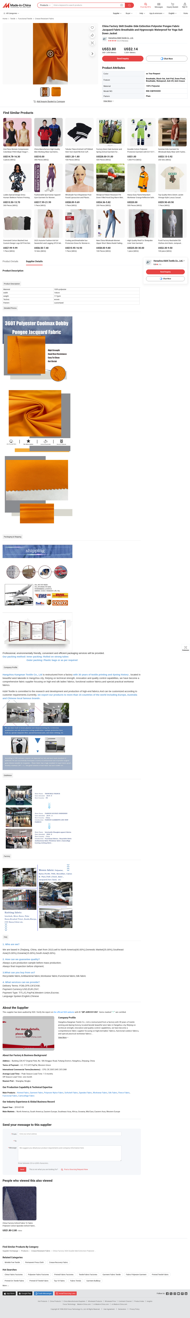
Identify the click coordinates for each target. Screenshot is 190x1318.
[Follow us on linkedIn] (186, 1293)
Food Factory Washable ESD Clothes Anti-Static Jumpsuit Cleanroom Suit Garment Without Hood (171, 242)
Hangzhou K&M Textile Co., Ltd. (121, 38)
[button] (121, 5)
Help (141, 13)
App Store (9, 1293)
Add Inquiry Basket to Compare (51, 101)
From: (14, 1134)
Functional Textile (25, 18)
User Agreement (109, 1309)
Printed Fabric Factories (63, 1274)
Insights (149, 1301)
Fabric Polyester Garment (136, 1274)
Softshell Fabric (71, 1092)
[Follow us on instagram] (174, 1293)
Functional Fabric (10, 1095)
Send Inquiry (123, 58)
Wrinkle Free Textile (12, 1262)
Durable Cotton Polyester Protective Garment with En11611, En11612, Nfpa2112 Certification (141, 151)
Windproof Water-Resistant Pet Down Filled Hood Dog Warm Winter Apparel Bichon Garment (110, 196)
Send (22, 1169)
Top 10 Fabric (59, 1280)
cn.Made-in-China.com (119, 1304)
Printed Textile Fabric (160, 1274)
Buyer (128, 13)
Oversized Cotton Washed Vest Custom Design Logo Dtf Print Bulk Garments (17, 242)
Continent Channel (125, 1301)
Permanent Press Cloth (34, 1262)
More (5, 1285)
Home (5, 18)
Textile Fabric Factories (88, 1274)
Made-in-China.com (84, 1304)
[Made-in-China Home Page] (17, 5)
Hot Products (42, 1301)
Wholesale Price (110, 1301)
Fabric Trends (75, 1280)
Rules (186, 13)
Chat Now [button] (168, 58)
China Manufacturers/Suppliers (74, 1301)
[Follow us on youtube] (178, 1293)
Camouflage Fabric (26, 1095)
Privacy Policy (134, 1309)
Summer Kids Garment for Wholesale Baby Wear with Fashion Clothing (172, 151)
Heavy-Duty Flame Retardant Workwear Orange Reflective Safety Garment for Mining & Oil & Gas (141, 196)
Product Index (139, 1301)
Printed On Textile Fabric (14, 1280)
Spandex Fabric (85, 1092)
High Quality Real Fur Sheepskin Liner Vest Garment (140, 241)
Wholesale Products (95, 1301)
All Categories (11, 13)
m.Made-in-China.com (101, 1304)
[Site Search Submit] (129, 5)
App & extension (155, 13)
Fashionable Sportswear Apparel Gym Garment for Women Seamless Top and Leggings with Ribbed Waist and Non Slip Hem (47, 196)
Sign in (184, 7)
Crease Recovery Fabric (58, 1262)
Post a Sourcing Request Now (74, 1169)
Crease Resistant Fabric (44, 18)
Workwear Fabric (100, 1092)
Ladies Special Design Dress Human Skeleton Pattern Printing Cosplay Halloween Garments (16, 196)
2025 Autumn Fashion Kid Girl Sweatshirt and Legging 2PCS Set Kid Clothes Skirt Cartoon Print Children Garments (47, 242)
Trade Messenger (43, 1293)
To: (15, 1141)
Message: (13, 1147)
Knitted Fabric (23, 1092)
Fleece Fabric (124, 1092)
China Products (55, 1301)
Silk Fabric (112, 1092)
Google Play (25, 1293)
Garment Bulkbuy (93, 1280)
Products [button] (44, 5)
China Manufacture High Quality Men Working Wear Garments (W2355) (47, 151)
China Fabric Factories (14, 1274)
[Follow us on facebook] (167, 1293)
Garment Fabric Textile (112, 1274)
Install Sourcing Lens (67, 1293)
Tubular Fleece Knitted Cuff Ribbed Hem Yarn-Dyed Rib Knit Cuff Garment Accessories (79, 151)
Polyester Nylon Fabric (54, 1092)
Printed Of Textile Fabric (38, 1280)
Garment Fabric (36, 1092)
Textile (12, 18)
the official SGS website (64, 1012)
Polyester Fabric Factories (38, 1274)
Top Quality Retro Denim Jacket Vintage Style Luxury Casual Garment (170, 196)
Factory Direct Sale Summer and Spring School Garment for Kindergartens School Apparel (109, 151)
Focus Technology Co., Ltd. (76, 1309)
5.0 (157, 264)
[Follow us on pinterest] (182, 1293)
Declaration (122, 1309)
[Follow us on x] (171, 1293)
